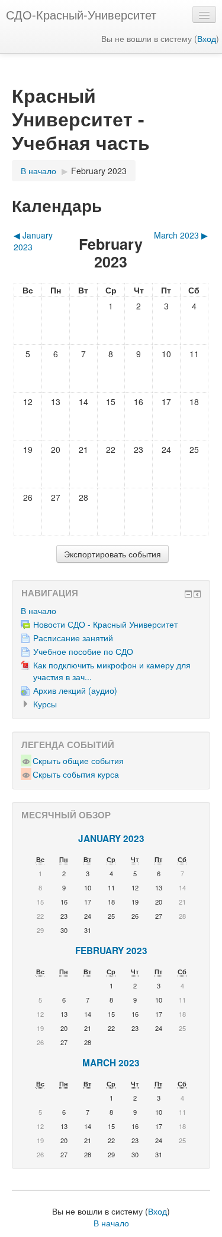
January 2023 (111, 838)
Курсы (45, 704)
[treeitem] (111, 610)
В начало (38, 610)
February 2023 (99, 171)
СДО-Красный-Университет (81, 14)
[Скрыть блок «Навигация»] (188, 594)
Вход (206, 38)
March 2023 (111, 1062)
